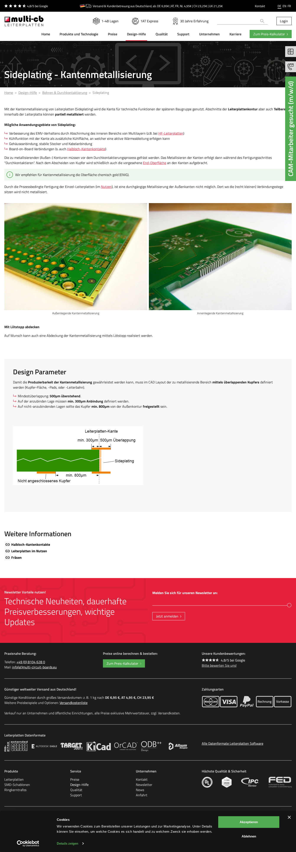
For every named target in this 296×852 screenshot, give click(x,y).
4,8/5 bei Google (233, 660)
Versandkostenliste (74, 702)
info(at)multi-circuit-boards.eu (34, 667)
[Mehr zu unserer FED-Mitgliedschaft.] (280, 782)
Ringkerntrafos (15, 789)
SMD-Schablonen (17, 784)
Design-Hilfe (79, 784)
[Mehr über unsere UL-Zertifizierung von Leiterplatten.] (207, 782)
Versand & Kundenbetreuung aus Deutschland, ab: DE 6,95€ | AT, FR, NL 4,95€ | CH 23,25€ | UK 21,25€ (158, 6)
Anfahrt (141, 795)
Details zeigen (67, 843)
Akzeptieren (249, 822)
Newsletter (144, 784)
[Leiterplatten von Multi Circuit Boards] (24, 19)
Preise (74, 779)
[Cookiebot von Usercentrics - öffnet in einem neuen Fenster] (28, 843)
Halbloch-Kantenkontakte (86, 149)
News (140, 789)
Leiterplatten (14, 779)
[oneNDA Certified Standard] (226, 782)
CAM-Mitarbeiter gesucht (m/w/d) (290, 128)
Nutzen (106, 186)
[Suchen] (262, 21)
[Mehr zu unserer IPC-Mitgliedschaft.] (250, 782)
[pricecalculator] (290, 51)
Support (76, 795)
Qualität (76, 789)
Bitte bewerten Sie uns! (219, 665)
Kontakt (260, 6)
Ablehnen (249, 836)
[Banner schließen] (289, 817)
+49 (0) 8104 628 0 (30, 662)
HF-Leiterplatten (170, 133)
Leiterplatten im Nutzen (29, 551)
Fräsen (16, 557)
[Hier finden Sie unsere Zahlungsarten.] (211, 701)
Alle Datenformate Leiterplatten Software (232, 743)
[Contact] (290, 66)
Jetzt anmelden (167, 616)
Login (284, 21)
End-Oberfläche (154, 162)
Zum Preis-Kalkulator (269, 34)
